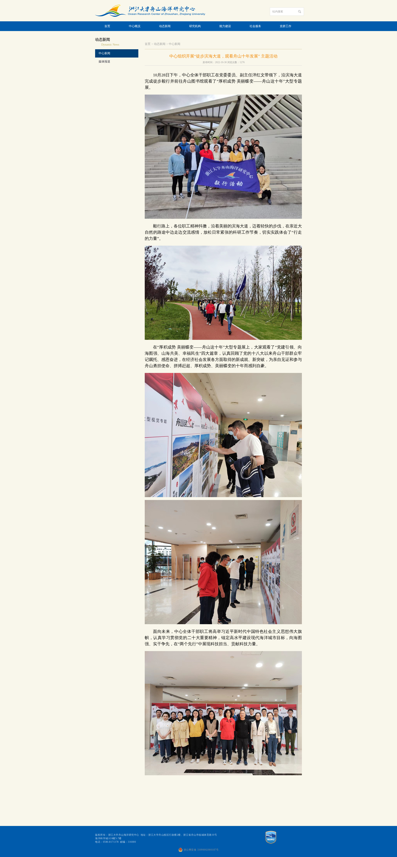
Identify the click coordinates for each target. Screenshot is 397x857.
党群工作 (285, 26)
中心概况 (134, 26)
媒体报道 (104, 61)
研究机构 (195, 26)
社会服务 (255, 26)
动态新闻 (165, 26)
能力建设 (225, 26)
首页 (107, 26)
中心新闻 (104, 53)
